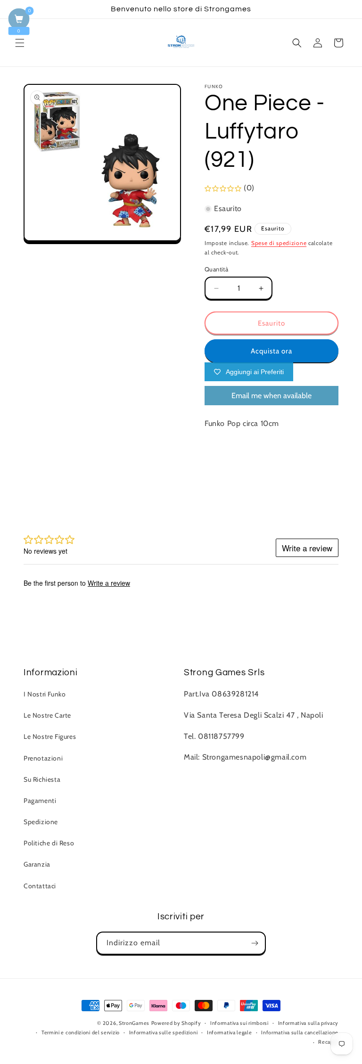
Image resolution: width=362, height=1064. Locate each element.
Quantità (216, 269)
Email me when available (271, 395)
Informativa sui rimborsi (239, 1023)
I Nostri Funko (45, 694)
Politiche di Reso (49, 843)
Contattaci (40, 886)
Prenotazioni (43, 758)
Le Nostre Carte (47, 715)
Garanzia (37, 864)
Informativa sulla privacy (308, 1023)
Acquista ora (271, 351)
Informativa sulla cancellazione (299, 1032)
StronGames (134, 1023)
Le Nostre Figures (50, 736)
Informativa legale (229, 1032)
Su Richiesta (42, 779)
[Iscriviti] (254, 943)
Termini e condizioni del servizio (80, 1032)
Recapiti (328, 1042)
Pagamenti (40, 800)
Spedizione (41, 822)
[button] (19, 43)
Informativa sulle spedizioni (163, 1032)
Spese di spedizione (278, 242)
